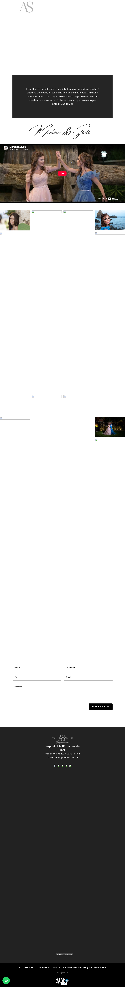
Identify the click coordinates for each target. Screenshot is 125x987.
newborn (112, 7)
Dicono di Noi (114, 15)
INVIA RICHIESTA (101, 706)
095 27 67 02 (73, 753)
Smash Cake (76, 15)
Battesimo (60, 15)
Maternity (100, 7)
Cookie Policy (67, 954)
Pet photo (89, 15)
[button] (6, 980)
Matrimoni (69, 7)
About (58, 7)
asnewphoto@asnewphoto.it (62, 757)
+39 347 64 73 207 (54, 753)
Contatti (101, 15)
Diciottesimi (84, 7)
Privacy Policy (61, 954)
